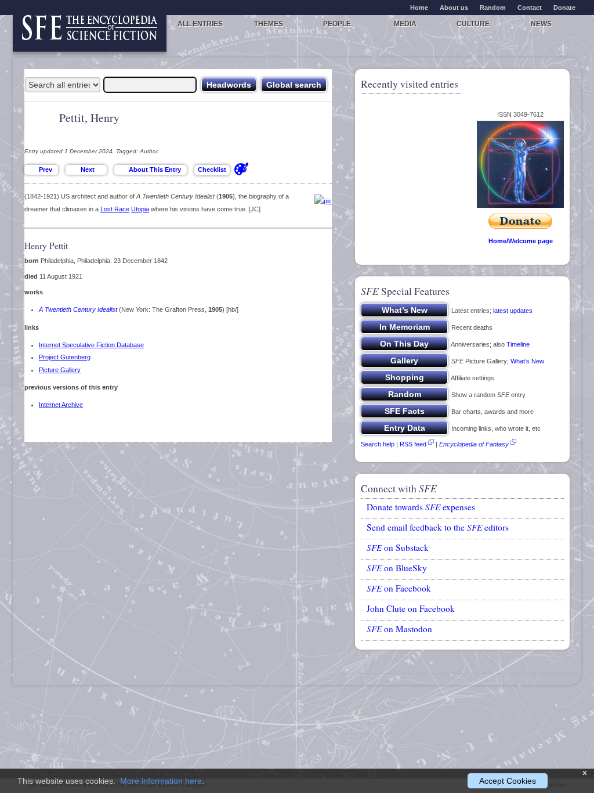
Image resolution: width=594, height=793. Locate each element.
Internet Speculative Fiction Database (91, 344)
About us (454, 7)
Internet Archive (61, 404)
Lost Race (114, 209)
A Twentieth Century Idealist (78, 309)
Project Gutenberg (64, 357)
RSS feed (413, 444)
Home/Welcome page (520, 240)
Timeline (518, 344)
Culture (473, 24)
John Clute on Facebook (411, 608)
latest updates (513, 310)
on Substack (398, 547)
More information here (161, 780)
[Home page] (89, 33)
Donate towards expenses (421, 507)
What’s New (527, 361)
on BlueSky (397, 568)
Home (419, 7)
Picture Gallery (60, 369)
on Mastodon (399, 629)
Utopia (140, 209)
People (337, 24)
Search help (377, 444)
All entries (200, 24)
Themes (268, 24)
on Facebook (399, 588)
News (541, 24)
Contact (529, 7)
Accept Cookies (507, 780)
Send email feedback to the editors (438, 527)
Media (405, 24)
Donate (564, 7)
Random (493, 7)
